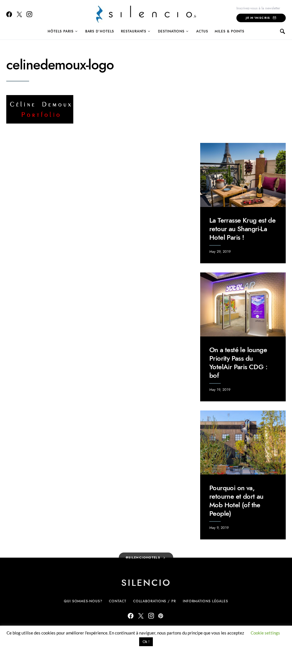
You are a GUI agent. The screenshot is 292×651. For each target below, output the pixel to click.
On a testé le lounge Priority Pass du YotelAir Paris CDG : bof (238, 362)
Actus (202, 31)
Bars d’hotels (99, 31)
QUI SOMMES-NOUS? (83, 601)
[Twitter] (19, 14)
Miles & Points (229, 31)
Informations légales (205, 601)
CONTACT (117, 601)
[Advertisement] (243, 93)
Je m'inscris (258, 18)
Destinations (171, 31)
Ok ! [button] (146, 641)
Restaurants (133, 31)
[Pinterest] (160, 616)
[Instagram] (29, 14)
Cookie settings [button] (265, 632)
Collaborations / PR (154, 601)
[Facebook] (9, 14)
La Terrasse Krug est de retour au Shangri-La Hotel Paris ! (242, 228)
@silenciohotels (143, 557)
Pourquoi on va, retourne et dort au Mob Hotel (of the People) (236, 500)
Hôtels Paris (61, 31)
